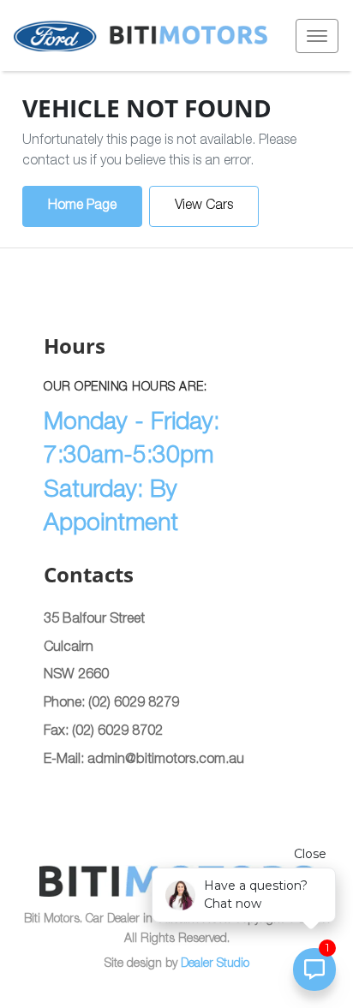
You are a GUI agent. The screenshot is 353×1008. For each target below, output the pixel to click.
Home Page (82, 206)
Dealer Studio (215, 964)
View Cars (204, 206)
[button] (317, 36)
